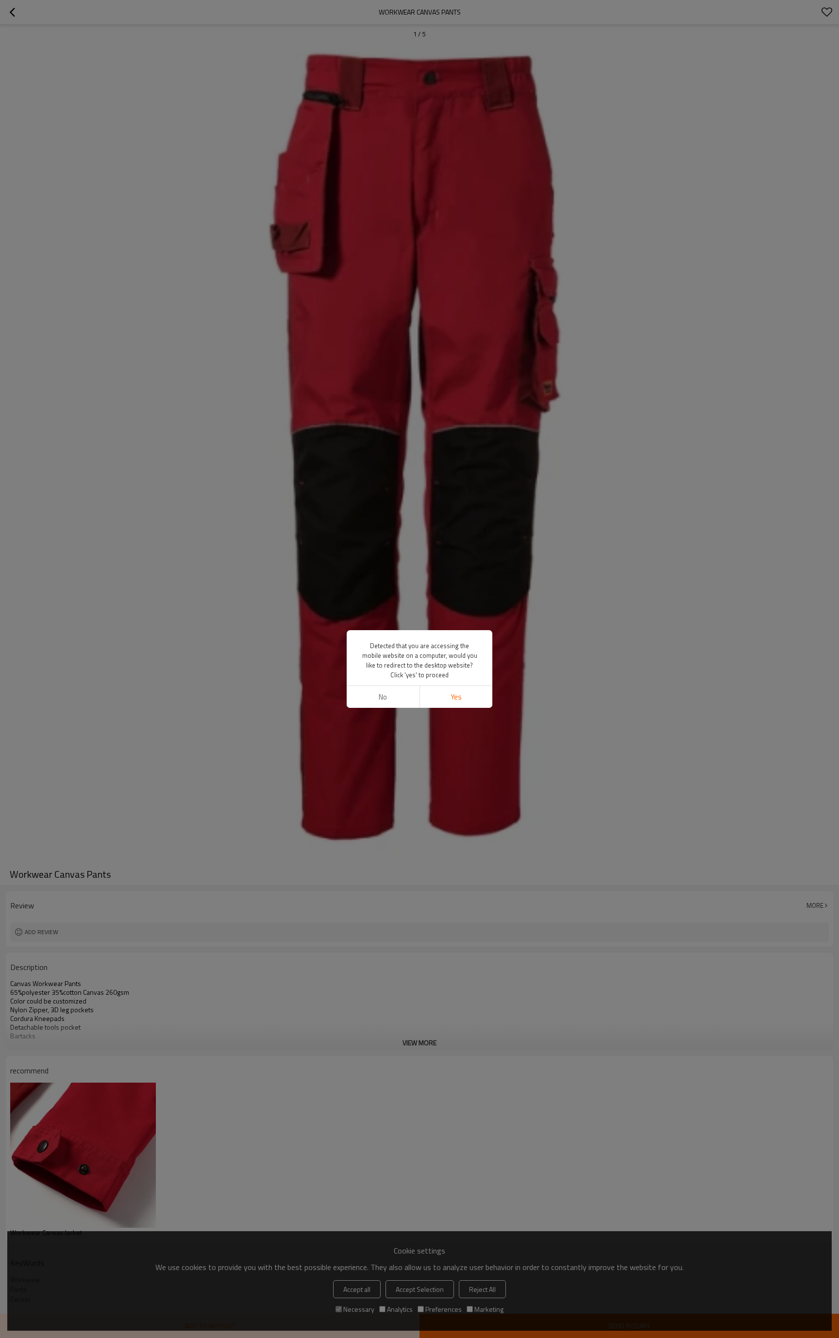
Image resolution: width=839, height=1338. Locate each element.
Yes (456, 696)
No (383, 696)
